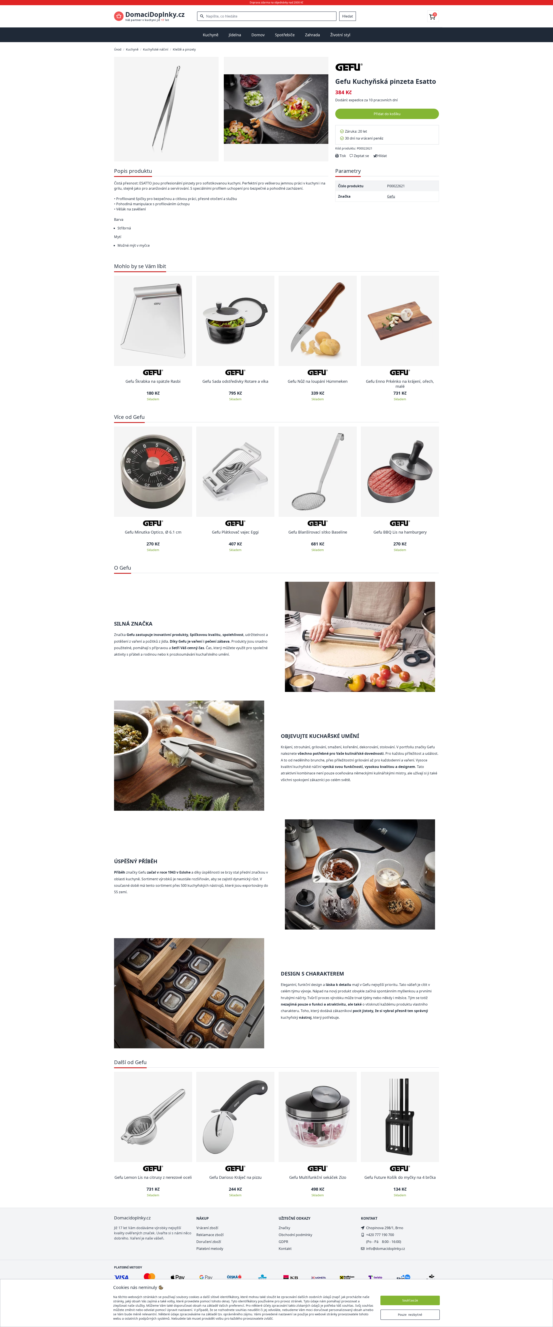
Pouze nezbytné (410, 1314)
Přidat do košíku (387, 113)
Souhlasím (410, 1300)
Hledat (347, 16)
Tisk (342, 155)
